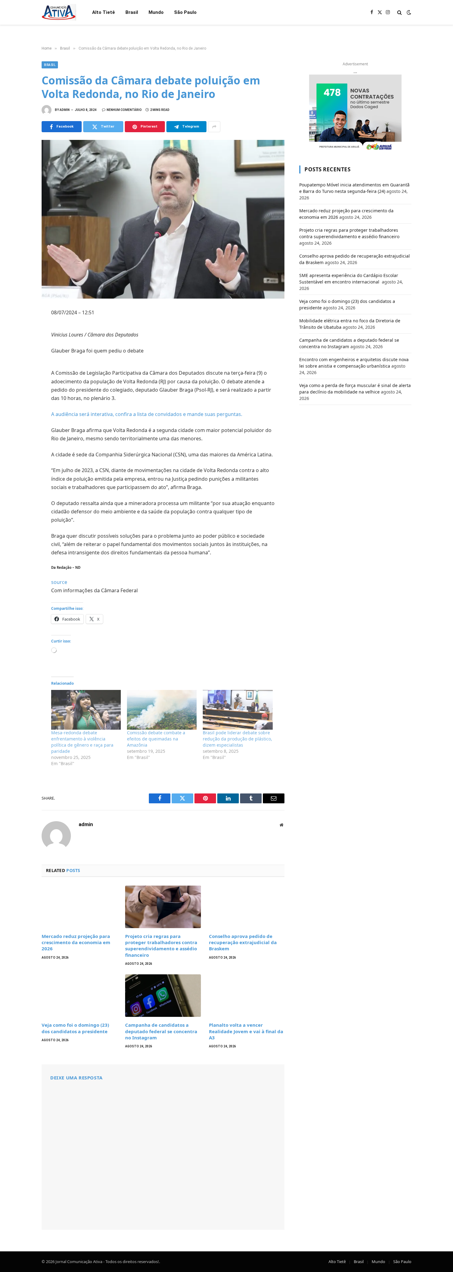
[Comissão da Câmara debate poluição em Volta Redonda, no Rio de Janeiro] (163, 219)
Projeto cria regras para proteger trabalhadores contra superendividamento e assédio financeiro (161, 945)
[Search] (399, 12)
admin (64, 110)
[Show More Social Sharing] (214, 126)
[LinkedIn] (20, 356)
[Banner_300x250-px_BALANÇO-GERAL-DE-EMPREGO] (355, 113)
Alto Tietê (103, 12)
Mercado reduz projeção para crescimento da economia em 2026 (76, 942)
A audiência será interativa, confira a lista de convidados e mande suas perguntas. (146, 414)
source (59, 582)
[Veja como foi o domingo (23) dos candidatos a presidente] (79, 995)
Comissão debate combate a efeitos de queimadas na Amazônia (156, 739)
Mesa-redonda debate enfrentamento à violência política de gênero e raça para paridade (82, 742)
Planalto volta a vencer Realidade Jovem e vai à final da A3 (246, 1031)
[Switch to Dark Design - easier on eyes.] (408, 12)
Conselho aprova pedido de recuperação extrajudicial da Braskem (243, 942)
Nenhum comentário (124, 110)
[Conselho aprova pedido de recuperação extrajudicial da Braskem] (246, 907)
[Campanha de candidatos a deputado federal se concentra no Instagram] (163, 995)
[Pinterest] (20, 369)
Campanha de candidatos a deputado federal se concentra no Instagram (161, 1031)
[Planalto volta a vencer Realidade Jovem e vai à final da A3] (246, 995)
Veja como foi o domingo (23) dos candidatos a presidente (75, 1028)
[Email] (20, 396)
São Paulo (185, 12)
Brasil (131, 12)
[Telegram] (20, 383)
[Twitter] (20, 342)
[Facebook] (20, 329)
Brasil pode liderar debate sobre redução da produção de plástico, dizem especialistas (237, 739)
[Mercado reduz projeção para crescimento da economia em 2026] (79, 907)
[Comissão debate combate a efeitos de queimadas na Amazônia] (162, 710)
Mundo (156, 12)
